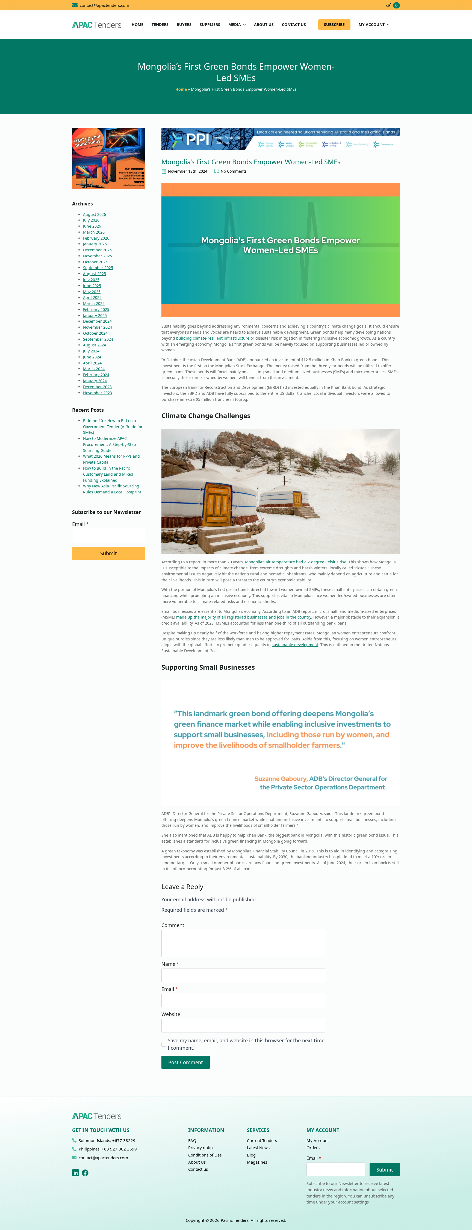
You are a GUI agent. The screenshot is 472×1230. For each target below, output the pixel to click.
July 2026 (91, 220)
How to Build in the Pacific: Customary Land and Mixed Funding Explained (108, 474)
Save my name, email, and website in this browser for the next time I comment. (246, 1044)
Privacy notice (201, 1147)
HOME (137, 25)
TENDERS (160, 25)
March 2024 (94, 368)
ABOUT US (264, 25)
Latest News (258, 1147)
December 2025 (97, 249)
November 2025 (97, 255)
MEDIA (234, 25)
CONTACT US (294, 25)
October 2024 (95, 333)
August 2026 (94, 214)
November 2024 (97, 327)
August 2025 (94, 273)
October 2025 (95, 261)
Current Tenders (262, 1140)
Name (170, 963)
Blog (251, 1155)
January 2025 (95, 315)
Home (181, 89)
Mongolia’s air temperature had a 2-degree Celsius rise (295, 561)
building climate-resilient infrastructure (212, 338)
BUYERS (184, 25)
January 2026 (95, 243)
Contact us (198, 1169)
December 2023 (97, 386)
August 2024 (94, 345)
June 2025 (92, 285)
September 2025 (98, 267)
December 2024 (97, 321)
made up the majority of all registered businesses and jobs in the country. (244, 617)
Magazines (257, 1162)
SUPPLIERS (210, 25)
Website (170, 1014)
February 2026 (96, 238)
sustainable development (295, 644)
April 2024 (92, 363)
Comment (172, 925)
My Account (317, 1140)
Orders (313, 1147)
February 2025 (96, 309)
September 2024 (98, 339)
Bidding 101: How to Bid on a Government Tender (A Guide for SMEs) (113, 426)
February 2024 (96, 374)
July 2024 (91, 351)
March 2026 (94, 232)
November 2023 (97, 392)
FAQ (192, 1140)
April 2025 (92, 297)
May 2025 (92, 291)
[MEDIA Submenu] (243, 25)
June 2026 (92, 226)
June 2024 (92, 357)
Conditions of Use (205, 1155)
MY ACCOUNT (372, 25)
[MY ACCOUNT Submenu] (387, 25)
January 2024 (95, 380)
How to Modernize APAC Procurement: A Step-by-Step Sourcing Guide (109, 444)
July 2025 (91, 279)
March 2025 (94, 303)
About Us (197, 1162)
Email (80, 524)
